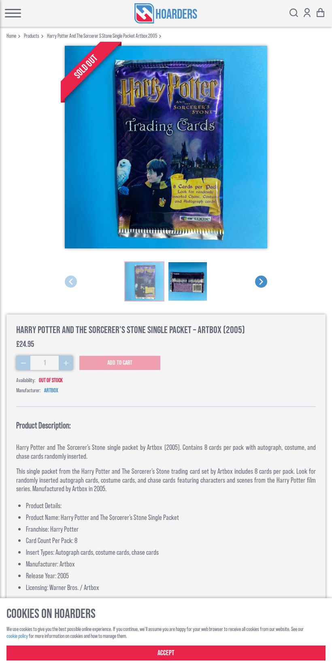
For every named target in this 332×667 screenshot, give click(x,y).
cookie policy (17, 635)
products (31, 35)
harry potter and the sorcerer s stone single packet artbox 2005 (102, 35)
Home (11, 35)
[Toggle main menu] (37, 13)
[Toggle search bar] (293, 13)
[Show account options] (307, 13)
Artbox (51, 390)
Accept (166, 653)
